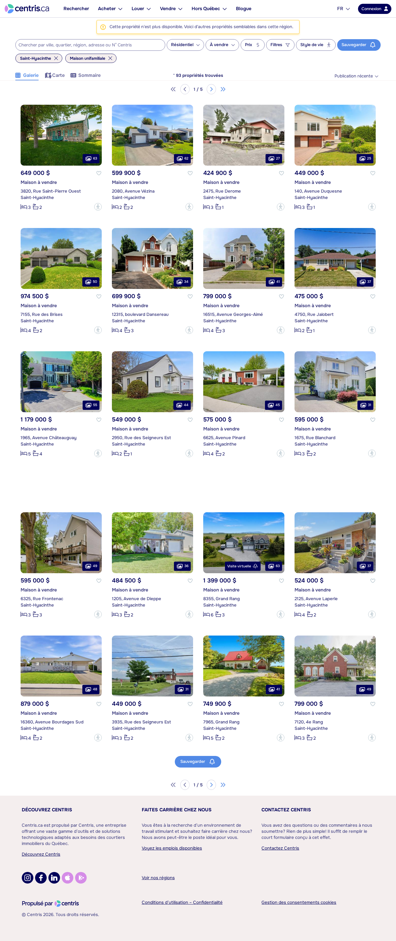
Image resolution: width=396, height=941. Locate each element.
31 (369, 405)
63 (95, 158)
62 (186, 158)
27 (278, 158)
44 (186, 405)
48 (95, 689)
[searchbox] (87, 45)
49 (95, 566)
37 (369, 281)
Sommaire (89, 75)
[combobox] (90, 45)
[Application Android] (81, 878)
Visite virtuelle (239, 566)
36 (186, 566)
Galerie (31, 75)
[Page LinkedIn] (54, 878)
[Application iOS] (67, 878)
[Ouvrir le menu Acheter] (120, 8)
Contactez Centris (286, 810)
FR (340, 9)
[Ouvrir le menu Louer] (148, 8)
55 (95, 405)
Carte (58, 75)
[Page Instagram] (27, 878)
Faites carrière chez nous (177, 810)
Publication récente (354, 76)
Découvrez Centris (47, 810)
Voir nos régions (158, 878)
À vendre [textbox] (219, 45)
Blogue (243, 9)
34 (186, 281)
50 (95, 281)
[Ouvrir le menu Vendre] (180, 8)
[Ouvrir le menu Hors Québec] (224, 8)
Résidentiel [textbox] (182, 45)
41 (278, 281)
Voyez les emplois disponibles (172, 848)
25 (369, 158)
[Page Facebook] (41, 878)
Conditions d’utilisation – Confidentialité (182, 902)
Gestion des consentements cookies (298, 902)
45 (277, 405)
